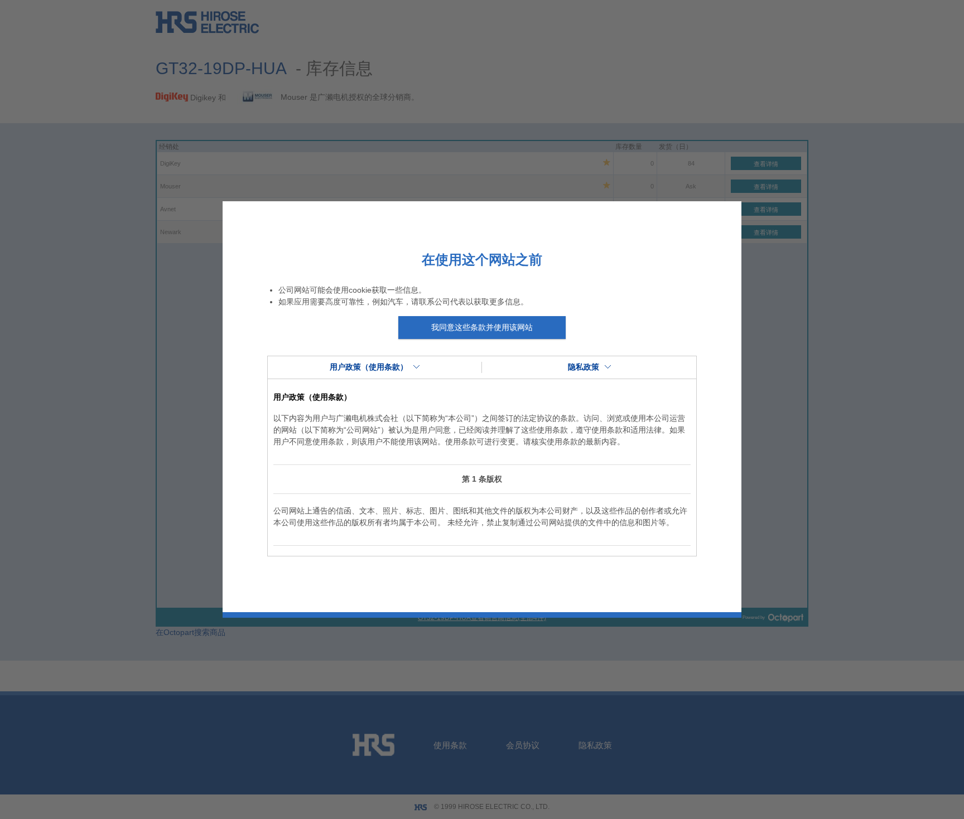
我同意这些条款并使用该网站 (482, 327)
